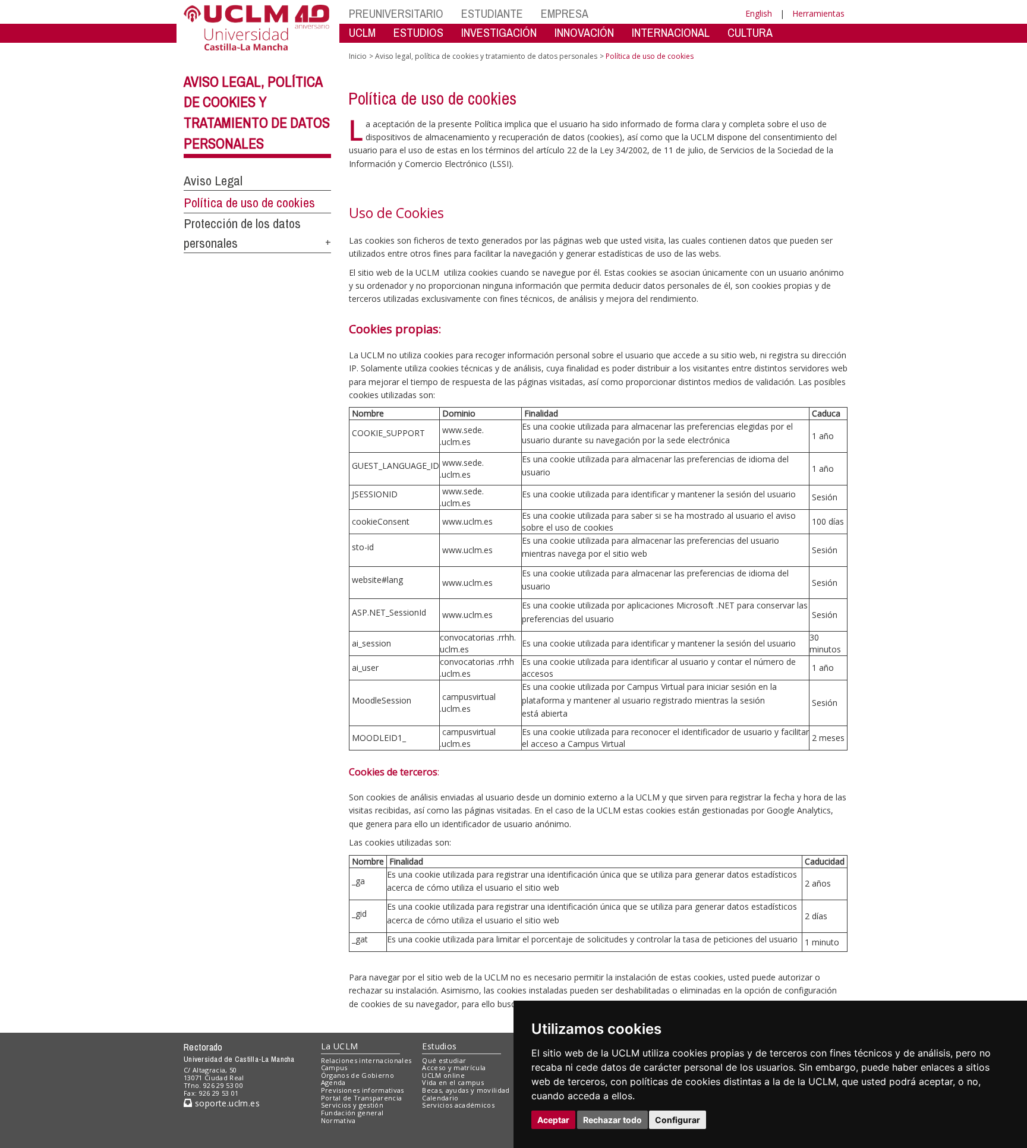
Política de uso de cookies (249, 203)
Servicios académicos (458, 1104)
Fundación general (352, 1112)
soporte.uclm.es (226, 1103)
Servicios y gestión (352, 1104)
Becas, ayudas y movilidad (465, 1090)
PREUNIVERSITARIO (396, 13)
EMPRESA (564, 13)
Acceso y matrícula (454, 1067)
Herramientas (818, 13)
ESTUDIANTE (492, 13)
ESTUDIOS (418, 32)
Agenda (333, 1082)
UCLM (362, 32)
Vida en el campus (453, 1082)
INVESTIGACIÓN (499, 32)
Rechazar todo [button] (612, 1120)
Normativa (338, 1120)
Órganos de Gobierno (357, 1075)
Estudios (439, 1046)
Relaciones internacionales (366, 1060)
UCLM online (443, 1075)
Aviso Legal (213, 181)
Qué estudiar (444, 1060)
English (758, 13)
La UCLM (339, 1046)
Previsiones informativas (362, 1090)
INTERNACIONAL (671, 32)
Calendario (440, 1097)
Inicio (358, 56)
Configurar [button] (677, 1120)
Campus (334, 1067)
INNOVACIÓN (584, 32)
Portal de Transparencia (361, 1097)
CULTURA (750, 32)
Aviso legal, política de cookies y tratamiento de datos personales (486, 56)
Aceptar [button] (553, 1120)
